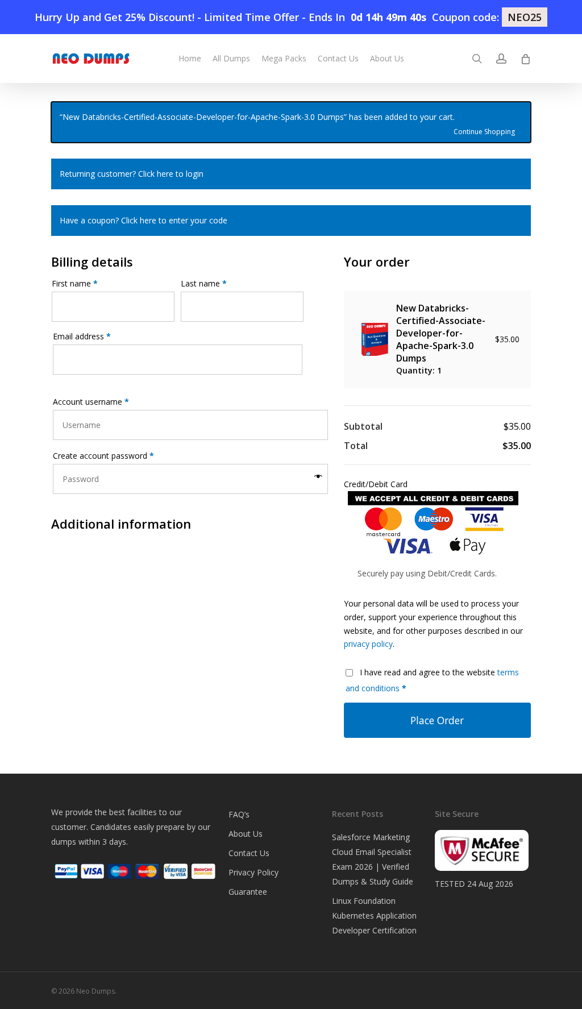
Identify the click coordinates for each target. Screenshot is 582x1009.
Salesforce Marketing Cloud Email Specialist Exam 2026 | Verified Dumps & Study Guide (372, 859)
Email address (82, 336)
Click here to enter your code (174, 220)
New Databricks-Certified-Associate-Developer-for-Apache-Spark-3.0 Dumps (440, 333)
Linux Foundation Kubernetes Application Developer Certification (374, 915)
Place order (437, 720)
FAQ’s (239, 814)
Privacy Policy (253, 872)
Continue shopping (484, 131)
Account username (91, 401)
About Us (245, 833)
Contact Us (248, 853)
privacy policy (368, 643)
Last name (204, 283)
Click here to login (170, 173)
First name (75, 283)
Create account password (103, 455)
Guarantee (247, 891)
